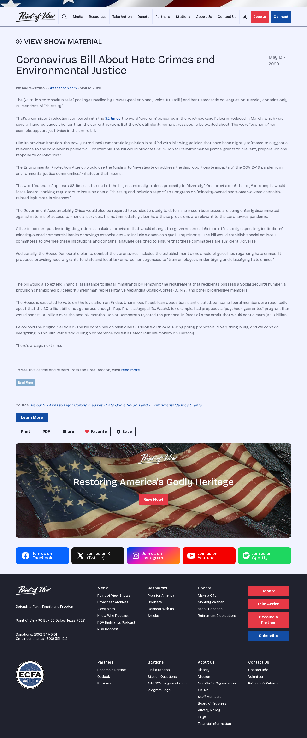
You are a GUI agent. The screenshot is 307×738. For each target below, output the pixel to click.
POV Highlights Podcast (116, 622)
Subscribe (268, 635)
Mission (204, 677)
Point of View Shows (113, 596)
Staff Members (210, 697)
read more (130, 370)
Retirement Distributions (217, 616)
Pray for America (161, 596)
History (203, 670)
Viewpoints (106, 609)
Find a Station (159, 670)
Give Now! (153, 499)
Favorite (99, 431)
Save (127, 431)
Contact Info (258, 670)
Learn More (32, 417)
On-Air (203, 690)
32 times (113, 118)
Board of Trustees (212, 704)
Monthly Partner (211, 602)
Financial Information (214, 724)
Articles (154, 616)
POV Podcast (107, 629)
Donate (259, 17)
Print (25, 431)
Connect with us (161, 609)
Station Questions (162, 677)
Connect (281, 17)
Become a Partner (268, 620)
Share (68, 431)
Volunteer (255, 677)
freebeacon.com (63, 88)
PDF (46, 431)
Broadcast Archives (112, 602)
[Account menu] (245, 17)
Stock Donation (210, 609)
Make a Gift (207, 596)
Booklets (155, 602)
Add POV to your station (167, 683)
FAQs (202, 717)
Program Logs (159, 690)
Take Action (268, 604)
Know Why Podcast (113, 616)
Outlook (103, 677)
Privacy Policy (209, 710)
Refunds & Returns (263, 683)
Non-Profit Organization (217, 683)
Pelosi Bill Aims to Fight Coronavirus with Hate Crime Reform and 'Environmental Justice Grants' (116, 405)
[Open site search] (64, 16)
